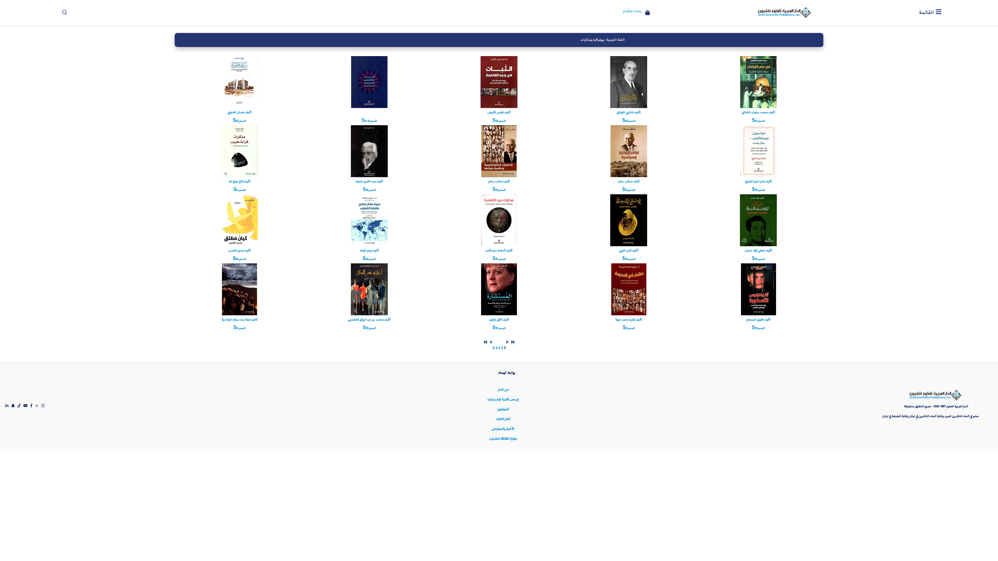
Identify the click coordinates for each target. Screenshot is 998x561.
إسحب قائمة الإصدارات (503, 399)
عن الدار (503, 389)
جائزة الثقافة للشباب (503, 439)
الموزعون (503, 409)
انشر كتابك (503, 419)
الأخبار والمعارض (503, 429)
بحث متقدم (632, 11)
